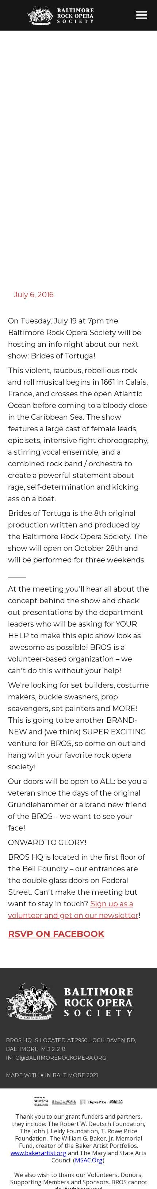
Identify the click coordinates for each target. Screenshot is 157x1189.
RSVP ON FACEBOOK (56, 934)
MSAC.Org (89, 1160)
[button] (141, 15)
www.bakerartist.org (38, 1153)
